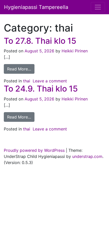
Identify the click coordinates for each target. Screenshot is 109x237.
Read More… (19, 68)
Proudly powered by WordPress (34, 150)
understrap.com (87, 156)
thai (26, 80)
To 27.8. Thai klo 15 (40, 41)
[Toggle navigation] (98, 7)
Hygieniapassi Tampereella (36, 7)
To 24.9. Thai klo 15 (41, 89)
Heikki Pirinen (74, 50)
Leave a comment (50, 80)
